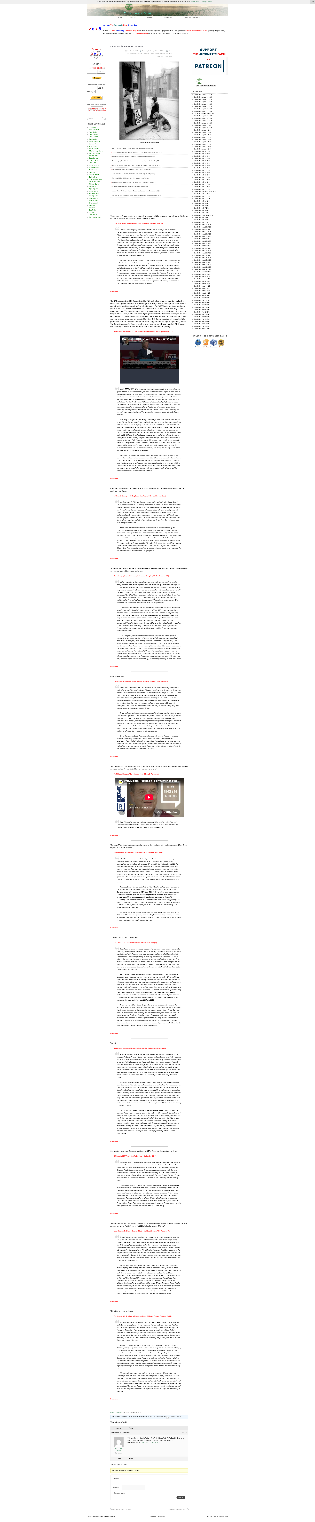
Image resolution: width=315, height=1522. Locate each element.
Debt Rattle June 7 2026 (202, 279)
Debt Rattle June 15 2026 (202, 260)
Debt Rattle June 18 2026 (202, 253)
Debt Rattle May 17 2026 (202, 329)
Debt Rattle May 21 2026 (202, 319)
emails (163, 53)
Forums (118, 1412)
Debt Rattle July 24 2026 (202, 168)
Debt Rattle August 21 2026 (203, 102)
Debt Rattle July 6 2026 (201, 210)
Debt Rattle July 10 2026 (202, 201)
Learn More (195, 2)
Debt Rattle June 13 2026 (202, 265)
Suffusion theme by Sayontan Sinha (217, 1516)
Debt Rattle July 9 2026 (201, 203)
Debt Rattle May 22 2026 (202, 317)
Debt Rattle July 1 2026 (201, 222)
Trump (166, 56)
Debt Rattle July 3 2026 (201, 217)
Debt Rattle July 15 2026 (202, 189)
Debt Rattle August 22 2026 (203, 99)
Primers (151, 18)
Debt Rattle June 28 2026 (202, 229)
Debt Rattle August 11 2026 (203, 125)
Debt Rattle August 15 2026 (203, 116)
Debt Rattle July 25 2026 (202, 165)
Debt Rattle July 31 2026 (202, 151)
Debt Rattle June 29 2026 (202, 227)
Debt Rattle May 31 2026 (202, 295)
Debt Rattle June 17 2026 (202, 255)
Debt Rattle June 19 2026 (202, 250)
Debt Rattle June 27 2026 (202, 232)
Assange (139, 53)
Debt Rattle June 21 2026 (202, 246)
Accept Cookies (207, 2)
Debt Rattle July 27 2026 (202, 161)
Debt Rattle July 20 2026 (202, 177)
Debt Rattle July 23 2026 (202, 170)
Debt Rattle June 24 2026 (202, 239)
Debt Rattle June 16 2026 (202, 258)
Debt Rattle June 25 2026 (202, 236)
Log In (180, 1497)
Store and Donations (189, 18)
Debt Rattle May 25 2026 (202, 310)
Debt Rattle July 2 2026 (201, 220)
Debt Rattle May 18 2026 (202, 326)
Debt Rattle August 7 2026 (202, 135)
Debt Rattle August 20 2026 (203, 104)
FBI (167, 53)
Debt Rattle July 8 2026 (201, 206)
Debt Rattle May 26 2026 (202, 307)
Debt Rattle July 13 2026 (202, 194)
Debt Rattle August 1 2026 (202, 149)
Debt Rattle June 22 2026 (202, 243)
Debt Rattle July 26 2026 (202, 163)
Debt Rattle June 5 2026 (202, 284)
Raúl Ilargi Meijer (153, 51)
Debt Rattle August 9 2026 (202, 130)
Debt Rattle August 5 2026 (202, 139)
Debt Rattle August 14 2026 (203, 118)
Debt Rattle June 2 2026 (202, 291)
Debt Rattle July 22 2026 (202, 172)
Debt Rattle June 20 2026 (202, 248)
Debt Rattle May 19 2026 (202, 324)
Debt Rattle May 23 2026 (202, 314)
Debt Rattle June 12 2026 (202, 267)
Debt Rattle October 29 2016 (126, 46)
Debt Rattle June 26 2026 (202, 234)
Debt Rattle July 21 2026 (202, 175)
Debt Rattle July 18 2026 (202, 182)
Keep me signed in (120, 1493)
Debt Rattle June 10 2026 (202, 272)
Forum (168, 18)
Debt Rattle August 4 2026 (202, 142)
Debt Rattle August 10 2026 (203, 128)
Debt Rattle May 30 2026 (202, 298)
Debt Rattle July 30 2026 (202, 154)
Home (112, 1412)
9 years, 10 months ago (156, 1417)
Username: (116, 1478)
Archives (134, 18)
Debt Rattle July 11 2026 (202, 198)
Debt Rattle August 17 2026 (203, 111)
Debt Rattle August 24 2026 (203, 94)
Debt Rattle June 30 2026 (202, 225)
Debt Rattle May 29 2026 (202, 300)
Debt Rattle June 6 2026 (202, 281)
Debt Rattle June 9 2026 (202, 274)
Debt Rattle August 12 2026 (203, 123)
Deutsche (158, 53)
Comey (152, 53)
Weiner (170, 56)
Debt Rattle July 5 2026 (201, 213)
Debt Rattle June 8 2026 (202, 276)
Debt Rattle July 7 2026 (201, 208)
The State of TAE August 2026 (204, 113)
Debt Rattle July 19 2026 (202, 180)
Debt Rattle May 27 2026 (202, 305)
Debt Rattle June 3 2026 (202, 288)
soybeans (160, 56)
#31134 (184, 1432)
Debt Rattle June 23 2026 (202, 241)
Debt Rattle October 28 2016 (121, 1509)
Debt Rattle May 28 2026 (202, 302)
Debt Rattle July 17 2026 (202, 184)
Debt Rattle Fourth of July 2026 (204, 215)
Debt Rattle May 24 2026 (202, 312)
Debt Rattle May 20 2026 (202, 321)
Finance (171, 51)
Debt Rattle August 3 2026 (202, 144)
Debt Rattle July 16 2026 (202, 187)
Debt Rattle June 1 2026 (202, 293)
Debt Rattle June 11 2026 (202, 269)
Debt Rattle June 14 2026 (202, 262)
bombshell (146, 53)
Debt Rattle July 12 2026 (202, 196)
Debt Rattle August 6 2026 (202, 137)
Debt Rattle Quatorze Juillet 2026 (205, 191)
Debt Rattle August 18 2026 (203, 109)
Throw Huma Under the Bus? (176, 1509)
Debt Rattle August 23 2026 (203, 97)
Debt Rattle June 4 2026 (202, 286)
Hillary (170, 53)
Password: (116, 1487)
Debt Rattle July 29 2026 (202, 156)
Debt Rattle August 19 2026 (203, 106)
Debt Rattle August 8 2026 (202, 132)
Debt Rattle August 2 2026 (202, 147)
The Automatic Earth (121, 18)
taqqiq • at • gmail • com (157, 1516)
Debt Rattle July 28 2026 (202, 158)
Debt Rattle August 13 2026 (203, 121)
